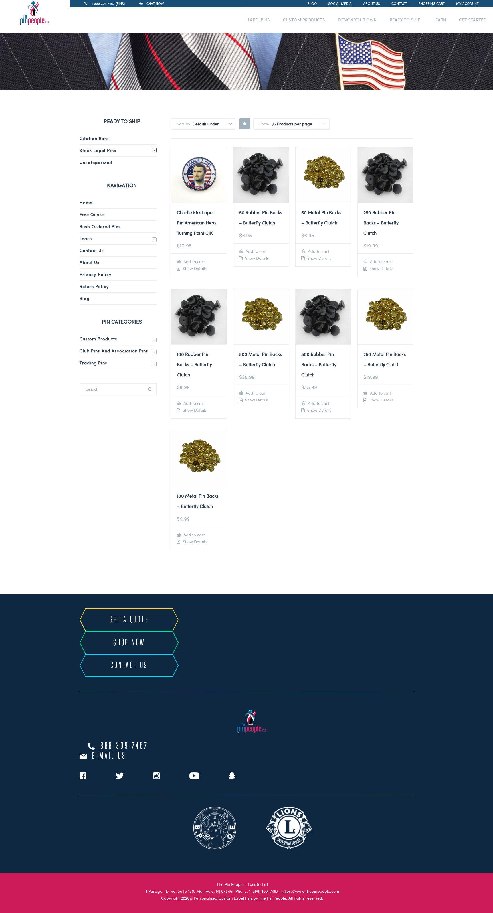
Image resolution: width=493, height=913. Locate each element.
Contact (399, 3)
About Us (371, 3)
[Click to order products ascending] (245, 123)
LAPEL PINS (259, 20)
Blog (312, 3)
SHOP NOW (129, 642)
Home (86, 202)
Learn (86, 238)
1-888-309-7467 (263, 891)
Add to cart (193, 261)
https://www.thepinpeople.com (310, 891)
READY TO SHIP (405, 20)
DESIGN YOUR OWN (357, 20)
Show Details (194, 269)
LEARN (439, 20)
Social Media (340, 3)
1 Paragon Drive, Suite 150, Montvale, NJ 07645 (189, 891)
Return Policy (94, 286)
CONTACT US (129, 665)
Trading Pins (93, 363)
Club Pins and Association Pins (114, 351)
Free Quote (92, 214)
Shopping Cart (432, 3)
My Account (467, 3)
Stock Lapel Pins (98, 150)
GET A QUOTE (129, 620)
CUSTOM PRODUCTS (304, 20)
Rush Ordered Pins (100, 226)
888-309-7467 (124, 746)
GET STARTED (472, 20)
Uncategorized (96, 162)
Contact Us (92, 250)
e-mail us (109, 756)
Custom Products (98, 339)
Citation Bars (94, 138)
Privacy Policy (96, 274)
